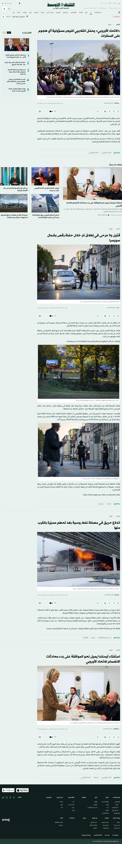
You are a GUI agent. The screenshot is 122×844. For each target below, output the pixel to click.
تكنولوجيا (58, 12)
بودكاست (24, 12)
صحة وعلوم (65, 12)
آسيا (108, 807)
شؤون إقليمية (117, 813)
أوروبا (109, 25)
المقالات (95, 802)
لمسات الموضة (117, 828)
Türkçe (109, 3)
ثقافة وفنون (73, 12)
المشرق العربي (115, 810)
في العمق (36, 12)
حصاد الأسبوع (94, 822)
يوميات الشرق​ (50, 12)
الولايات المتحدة (105, 802)
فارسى (101, 3)
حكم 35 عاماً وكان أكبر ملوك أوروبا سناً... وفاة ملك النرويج (15, 63)
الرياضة (42, 12)
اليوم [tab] (9, 32)
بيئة (62, 807)
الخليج (117, 804)
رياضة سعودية (105, 822)
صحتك (61, 802)
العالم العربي (117, 802)
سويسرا (101, 504)
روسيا (93, 638)
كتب (73, 802)
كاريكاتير (95, 804)
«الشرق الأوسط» (108, 103)
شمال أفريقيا (115, 807)
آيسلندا (96, 777)
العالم (91, 12)
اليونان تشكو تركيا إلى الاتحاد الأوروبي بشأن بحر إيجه (17, 90)
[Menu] (119, 12)
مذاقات (118, 822)
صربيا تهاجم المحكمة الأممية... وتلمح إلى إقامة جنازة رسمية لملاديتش (16, 72)
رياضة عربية (106, 825)
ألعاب (18, 12)
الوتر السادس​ (71, 804)
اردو (105, 3)
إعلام (73, 810)
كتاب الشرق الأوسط (92, 807)
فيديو (30, 12)
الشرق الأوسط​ (98, 12)
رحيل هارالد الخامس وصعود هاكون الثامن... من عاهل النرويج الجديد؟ (15, 56)
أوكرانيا (85, 638)
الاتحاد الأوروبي (106, 153)
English (115, 3)
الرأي (86, 12)
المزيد (13, 12)
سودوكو (61, 825)
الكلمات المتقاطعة (59, 822)
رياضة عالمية (106, 828)
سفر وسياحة (117, 825)
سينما (73, 807)
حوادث (109, 504)
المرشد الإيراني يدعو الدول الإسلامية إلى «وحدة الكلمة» (95, 17)
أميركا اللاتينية (105, 813)
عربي (119, 3)
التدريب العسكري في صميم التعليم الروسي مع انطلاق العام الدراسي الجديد (16, 81)
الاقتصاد (81, 12)
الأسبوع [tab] (4, 32)
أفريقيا (107, 810)
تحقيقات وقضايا (93, 825)
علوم (62, 804)
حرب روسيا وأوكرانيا (104, 638)
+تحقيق (95, 828)
